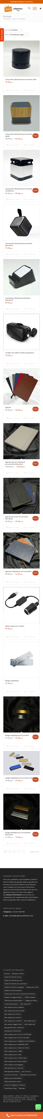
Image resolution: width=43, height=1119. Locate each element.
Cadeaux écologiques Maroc (13, 997)
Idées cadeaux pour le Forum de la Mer (17, 1037)
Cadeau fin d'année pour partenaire (15, 984)
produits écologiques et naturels (14, 1085)
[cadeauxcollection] (17, 8)
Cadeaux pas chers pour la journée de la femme (19, 994)
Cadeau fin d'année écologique (14, 987)
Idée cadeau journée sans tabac (14, 1011)
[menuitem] (28, 8)
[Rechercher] (28, 8)
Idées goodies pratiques (12, 1071)
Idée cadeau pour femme (12, 1014)
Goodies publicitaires (11, 1004)
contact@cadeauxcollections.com (21, 916)
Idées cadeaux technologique (13, 1065)
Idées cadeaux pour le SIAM (13, 1051)
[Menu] (33, 8)
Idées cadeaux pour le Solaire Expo (15, 1058)
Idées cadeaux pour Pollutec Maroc (15, 1061)
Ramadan (22, 1088)
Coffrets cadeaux (30, 997)
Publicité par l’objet (10, 1088)
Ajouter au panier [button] (13, 90)
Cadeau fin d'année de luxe (13, 977)
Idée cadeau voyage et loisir (13, 1024)
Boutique (7, 16)
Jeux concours (26, 1071)
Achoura (7, 973)
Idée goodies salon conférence (14, 1027)
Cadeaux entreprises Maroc (13, 990)
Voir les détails (30, 90)
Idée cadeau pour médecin (13, 1021)
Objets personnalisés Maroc (13, 1078)
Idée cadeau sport (30, 1021)
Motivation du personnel (28, 1075)
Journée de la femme (11, 1075)
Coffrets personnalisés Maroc (13, 1000)
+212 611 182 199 (18, 912)
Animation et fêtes (18, 973)
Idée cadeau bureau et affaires (14, 1007)
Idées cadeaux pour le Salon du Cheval (16, 1048)
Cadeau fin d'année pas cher (13, 980)
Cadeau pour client (32, 987)
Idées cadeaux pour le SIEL (12, 1054)
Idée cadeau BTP (25, 1004)
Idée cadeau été (29, 1024)
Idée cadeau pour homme (12, 1017)
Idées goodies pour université (13, 1068)
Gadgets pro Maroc (31, 1000)
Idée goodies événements (12, 1031)
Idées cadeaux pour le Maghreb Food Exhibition (19, 1041)
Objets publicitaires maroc (12, 1081)
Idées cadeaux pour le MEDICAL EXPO (16, 1044)
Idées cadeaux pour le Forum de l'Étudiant (17, 1034)
